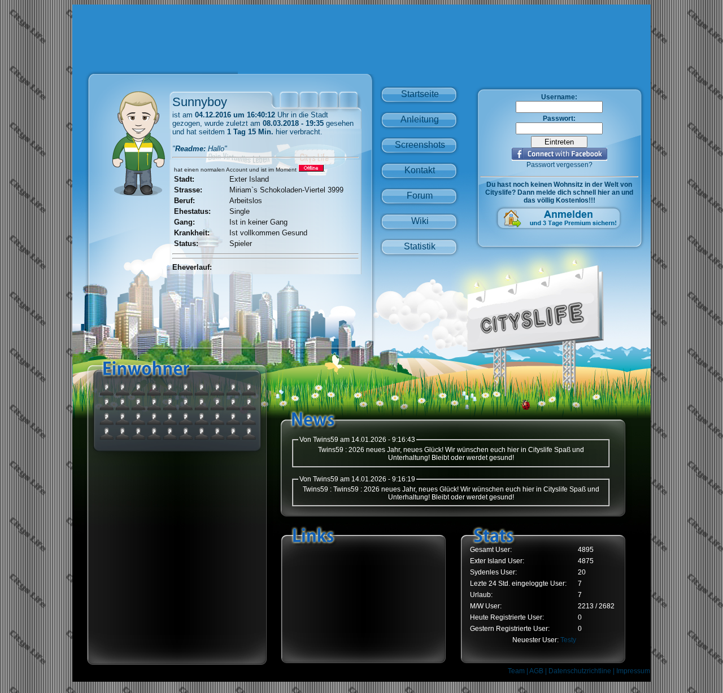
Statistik (419, 246)
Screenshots (420, 145)
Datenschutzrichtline (579, 671)
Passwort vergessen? (559, 165)
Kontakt (419, 170)
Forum (420, 195)
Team (516, 671)
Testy (568, 640)
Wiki (420, 221)
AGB (536, 671)
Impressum (633, 671)
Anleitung (419, 119)
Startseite (420, 94)
